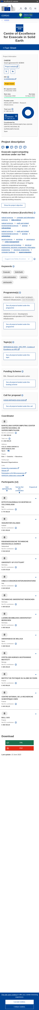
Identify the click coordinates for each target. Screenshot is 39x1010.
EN (7, 147)
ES (11, 147)
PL (25, 147)
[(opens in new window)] (8, 7)
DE (3, 147)
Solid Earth (19, 272)
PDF (21, 748)
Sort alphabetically (7, 488)
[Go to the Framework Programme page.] (19, 28)
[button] (26, 8)
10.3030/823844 (9, 79)
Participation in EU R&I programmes (16, 473)
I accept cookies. (19, 1002)
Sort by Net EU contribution (19, 489)
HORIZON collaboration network (14, 476)
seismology (6, 236)
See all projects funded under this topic (18, 356)
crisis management (12, 242)
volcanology (6, 228)
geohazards (7, 282)
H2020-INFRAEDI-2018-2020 (14, 400)
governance (30, 239)
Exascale (6, 272)
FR (16, 147)
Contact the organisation (12, 468)
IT (20, 147)
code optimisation (9, 277)
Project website (10, 67)
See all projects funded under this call (19, 406)
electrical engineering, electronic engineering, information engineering (18, 247)
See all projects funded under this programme (18, 307)
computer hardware (8, 252)
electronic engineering (21, 250)
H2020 (6, 20)
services (24, 277)
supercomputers (25, 252)
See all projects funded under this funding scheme (18, 383)
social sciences (7, 239)
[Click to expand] (36, 499)
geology (25, 225)
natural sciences (7, 217)
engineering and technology (11, 245)
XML (21, 742)
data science (16, 220)
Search (30, 8)
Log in (21, 8)
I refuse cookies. (19, 1007)
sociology (19, 239)
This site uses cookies (9, 995)
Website (7, 471)
